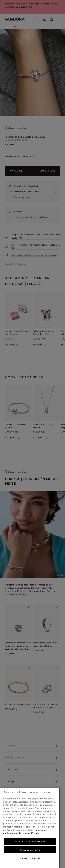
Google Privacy (30, 833)
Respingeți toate (30, 850)
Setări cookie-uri (30, 858)
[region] (30, 828)
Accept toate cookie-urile (30, 841)
